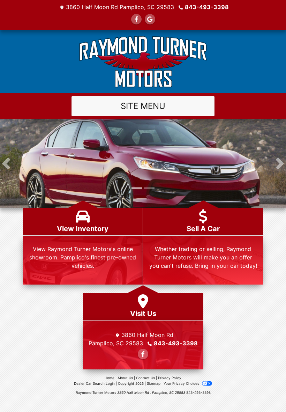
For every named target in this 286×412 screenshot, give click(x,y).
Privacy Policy (169, 378)
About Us (125, 378)
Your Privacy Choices (182, 383)
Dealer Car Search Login (94, 383)
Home (109, 378)
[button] (6, 163)
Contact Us (145, 378)
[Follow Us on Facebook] (136, 19)
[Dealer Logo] (143, 62)
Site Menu (143, 106)
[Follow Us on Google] (150, 19)
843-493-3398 (207, 6)
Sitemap (153, 383)
